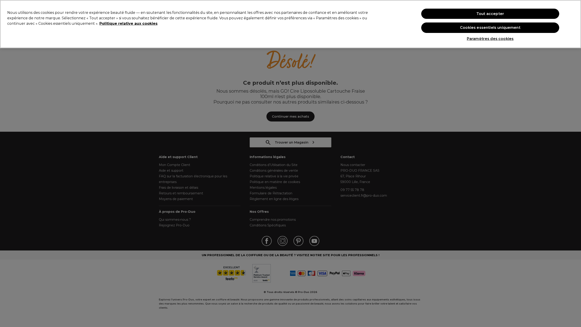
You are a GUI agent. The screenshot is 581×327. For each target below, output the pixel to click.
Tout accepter (490, 14)
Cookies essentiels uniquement (490, 27)
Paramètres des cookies (490, 39)
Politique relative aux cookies (128, 23)
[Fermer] (574, 24)
